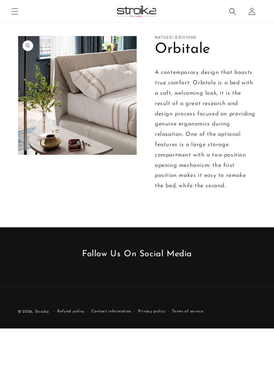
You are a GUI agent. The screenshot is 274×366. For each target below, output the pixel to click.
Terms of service (187, 311)
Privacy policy (152, 311)
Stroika (42, 312)
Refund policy (71, 311)
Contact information (111, 311)
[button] (15, 11)
